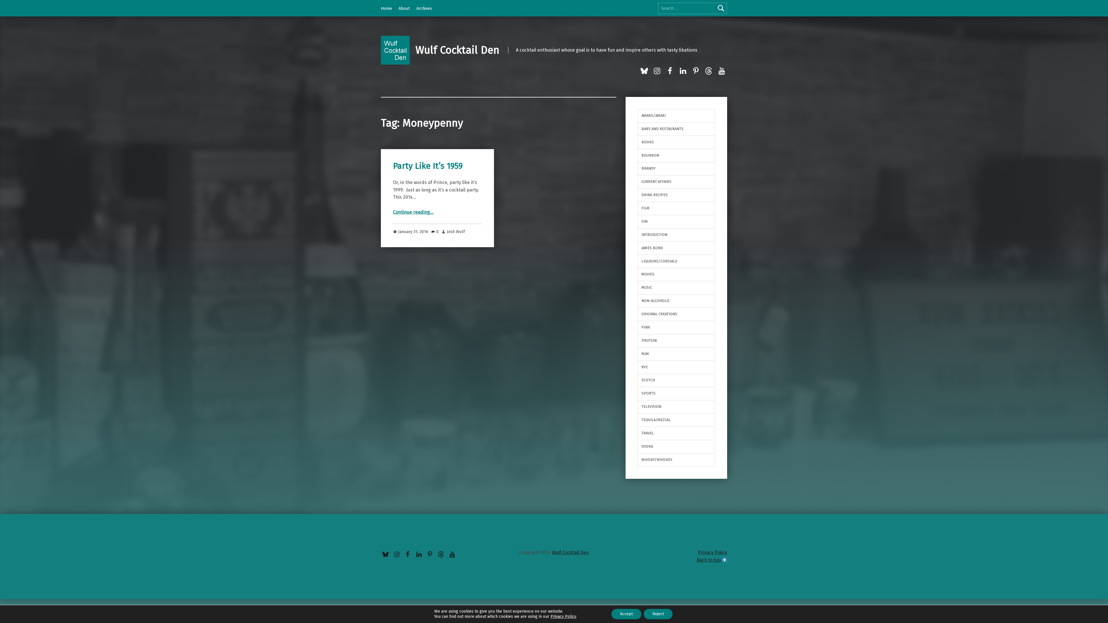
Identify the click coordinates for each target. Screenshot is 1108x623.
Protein (649, 340)
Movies (647, 274)
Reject (658, 613)
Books (647, 142)
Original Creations (659, 314)
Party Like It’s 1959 (428, 166)
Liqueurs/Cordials (659, 261)
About (404, 8)
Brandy (648, 168)
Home (386, 8)
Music (646, 287)
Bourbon (650, 155)
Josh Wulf (456, 231)
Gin (644, 221)
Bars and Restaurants (662, 129)
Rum (645, 354)
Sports (648, 393)
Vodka (647, 446)
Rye (644, 367)
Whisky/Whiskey (656, 459)
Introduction (654, 234)
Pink (645, 327)
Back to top (709, 560)
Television (651, 406)
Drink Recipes (654, 195)
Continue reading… (413, 212)
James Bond (652, 248)
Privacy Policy (712, 552)
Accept (626, 613)
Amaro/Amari (653, 115)
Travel (647, 433)
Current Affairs (656, 181)
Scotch (648, 380)
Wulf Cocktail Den (457, 50)
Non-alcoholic (655, 301)
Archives (424, 8)
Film (645, 208)
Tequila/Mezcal (656, 420)
